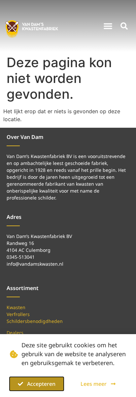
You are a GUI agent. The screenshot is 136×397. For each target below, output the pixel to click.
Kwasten (16, 307)
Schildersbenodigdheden (35, 321)
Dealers (15, 333)
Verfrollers (18, 314)
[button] (108, 26)
